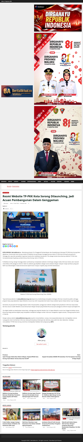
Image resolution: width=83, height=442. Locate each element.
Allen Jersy (6, 203)
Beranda (3, 181)
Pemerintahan (15, 186)
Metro (10, 181)
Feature (59, 181)
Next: (61, 356)
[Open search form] (81, 181)
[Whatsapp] (6, 246)
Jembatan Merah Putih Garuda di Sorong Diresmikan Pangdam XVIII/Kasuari (51, 423)
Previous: (20, 356)
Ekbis (39, 181)
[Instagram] (10, 246)
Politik (53, 181)
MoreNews (52, 440)
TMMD (72, 181)
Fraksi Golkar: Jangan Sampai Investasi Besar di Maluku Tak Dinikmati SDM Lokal (11, 423)
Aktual (46, 181)
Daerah (16, 181)
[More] (17, 246)
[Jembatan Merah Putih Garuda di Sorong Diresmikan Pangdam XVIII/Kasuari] (51, 414)
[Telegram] (12, 246)
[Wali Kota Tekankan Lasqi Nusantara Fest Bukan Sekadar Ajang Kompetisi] (31, 414)
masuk (10, 367)
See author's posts (42, 344)
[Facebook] (4, 246)
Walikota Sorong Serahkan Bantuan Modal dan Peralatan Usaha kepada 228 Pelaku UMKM (11, 396)
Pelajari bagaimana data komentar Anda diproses (43, 369)
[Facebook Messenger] (15, 246)
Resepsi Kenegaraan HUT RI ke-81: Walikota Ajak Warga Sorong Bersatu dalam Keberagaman (51, 395)
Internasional (31, 181)
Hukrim (23, 181)
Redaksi (64, 430)
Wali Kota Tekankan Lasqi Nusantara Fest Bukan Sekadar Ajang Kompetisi (31, 423)
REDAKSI (66, 181)
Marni (4, 400)
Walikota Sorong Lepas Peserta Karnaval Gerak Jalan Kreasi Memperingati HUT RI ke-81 (31, 395)
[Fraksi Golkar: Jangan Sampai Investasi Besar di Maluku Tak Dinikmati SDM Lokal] (12, 414)
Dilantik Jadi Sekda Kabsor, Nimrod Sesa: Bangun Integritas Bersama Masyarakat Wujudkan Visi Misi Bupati (71, 425)
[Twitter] (8, 246)
